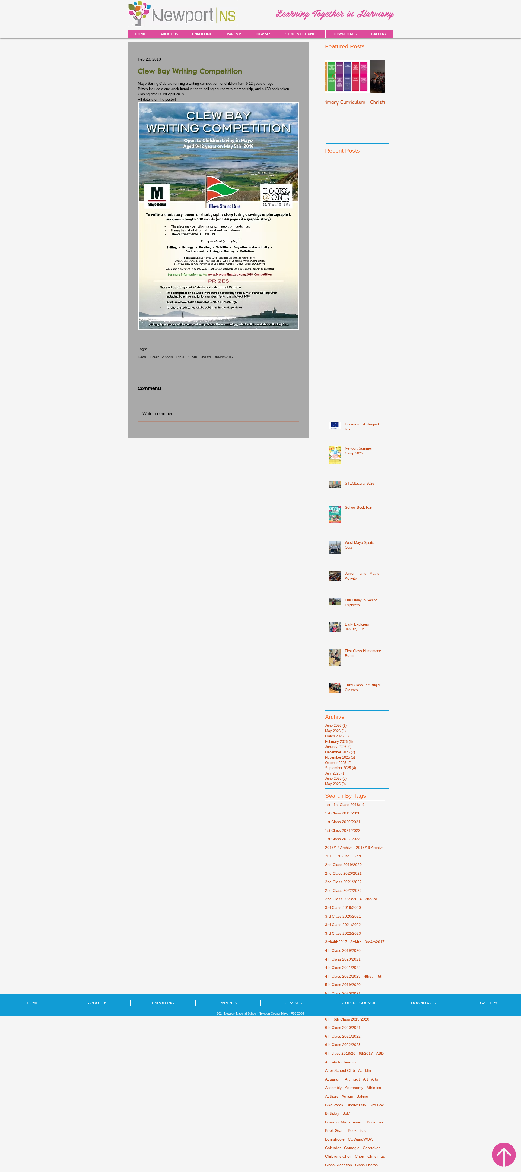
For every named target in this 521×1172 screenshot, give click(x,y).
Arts (374, 1079)
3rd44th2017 (223, 357)
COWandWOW (360, 1139)
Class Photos (366, 1165)
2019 (329, 856)
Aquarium (333, 1079)
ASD (380, 1053)
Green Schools (161, 357)
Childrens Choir (338, 1156)
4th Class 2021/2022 (343, 967)
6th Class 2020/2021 (343, 1027)
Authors (331, 1096)
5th (194, 357)
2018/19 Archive (370, 847)
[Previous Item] (333, 76)
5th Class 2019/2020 (343, 985)
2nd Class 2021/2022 (343, 882)
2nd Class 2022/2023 (343, 890)
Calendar (333, 1148)
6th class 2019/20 (340, 1053)
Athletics (374, 1087)
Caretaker (371, 1148)
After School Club (340, 1070)
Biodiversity (356, 1105)
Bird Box (376, 1105)
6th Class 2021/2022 (343, 1036)
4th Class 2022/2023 (343, 976)
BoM (346, 1113)
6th (328, 1019)
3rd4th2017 (375, 942)
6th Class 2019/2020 (351, 1019)
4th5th (369, 976)
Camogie (352, 1148)
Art (365, 1079)
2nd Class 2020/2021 (343, 873)
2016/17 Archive (339, 847)
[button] (344, 34)
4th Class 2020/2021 (343, 959)
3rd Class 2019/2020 (343, 907)
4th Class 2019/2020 (343, 950)
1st (327, 805)
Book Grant (335, 1130)
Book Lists (357, 1130)
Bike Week (334, 1105)
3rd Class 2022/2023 (343, 933)
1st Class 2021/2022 (342, 830)
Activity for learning (341, 1062)
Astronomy (354, 1087)
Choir (359, 1156)
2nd (357, 856)
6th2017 (182, 357)
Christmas (376, 1156)
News (142, 357)
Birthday (332, 1113)
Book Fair (375, 1122)
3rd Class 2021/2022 (343, 925)
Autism (347, 1096)
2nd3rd (205, 357)
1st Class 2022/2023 (342, 839)
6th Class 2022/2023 (343, 1045)
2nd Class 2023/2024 (343, 899)
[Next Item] (376, 76)
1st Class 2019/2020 (342, 813)
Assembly (333, 1087)
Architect (352, 1079)
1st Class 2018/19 (348, 805)
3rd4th (355, 942)
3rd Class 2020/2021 (343, 916)
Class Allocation (338, 1165)
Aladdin (364, 1070)
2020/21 (344, 856)
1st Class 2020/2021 (342, 822)
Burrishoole (335, 1139)
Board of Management (344, 1122)
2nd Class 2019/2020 (343, 865)
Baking (362, 1096)
